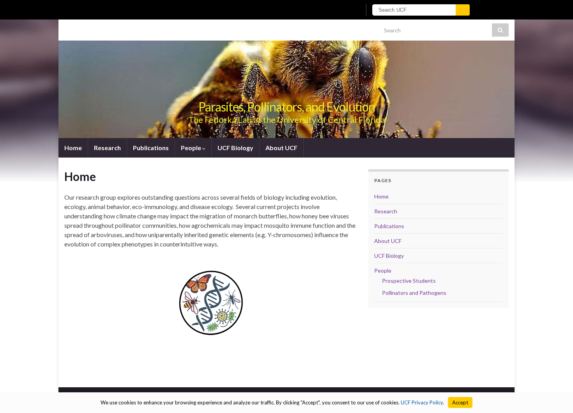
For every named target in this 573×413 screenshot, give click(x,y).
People (191, 147)
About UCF (281, 147)
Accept (460, 402)
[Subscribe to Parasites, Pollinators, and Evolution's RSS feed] (68, 28)
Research (107, 147)
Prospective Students (409, 280)
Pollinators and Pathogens (414, 292)
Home (73, 147)
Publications (151, 147)
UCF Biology (235, 147)
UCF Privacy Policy (422, 402)
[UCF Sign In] (336, 10)
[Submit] (463, 10)
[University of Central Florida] (161, 10)
